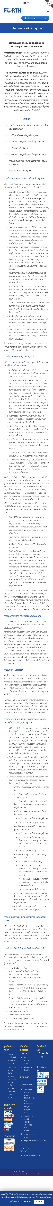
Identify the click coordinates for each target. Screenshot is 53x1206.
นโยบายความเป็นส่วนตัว (27, 1060)
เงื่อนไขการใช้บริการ (28, 1068)
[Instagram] (42, 1057)
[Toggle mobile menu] (48, 11)
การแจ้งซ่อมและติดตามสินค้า (12, 1070)
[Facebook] (39, 1053)
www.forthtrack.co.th (19, 1174)
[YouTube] (43, 1053)
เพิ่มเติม (27, 1201)
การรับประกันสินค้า (12, 1055)
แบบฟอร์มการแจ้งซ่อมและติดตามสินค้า (12, 1081)
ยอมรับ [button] (39, 1201)
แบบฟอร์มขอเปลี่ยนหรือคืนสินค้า (11, 1093)
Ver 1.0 (37, 1172)
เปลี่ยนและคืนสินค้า (11, 1062)
